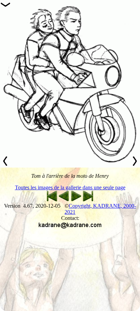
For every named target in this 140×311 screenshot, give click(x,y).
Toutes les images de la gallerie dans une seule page (70, 187)
